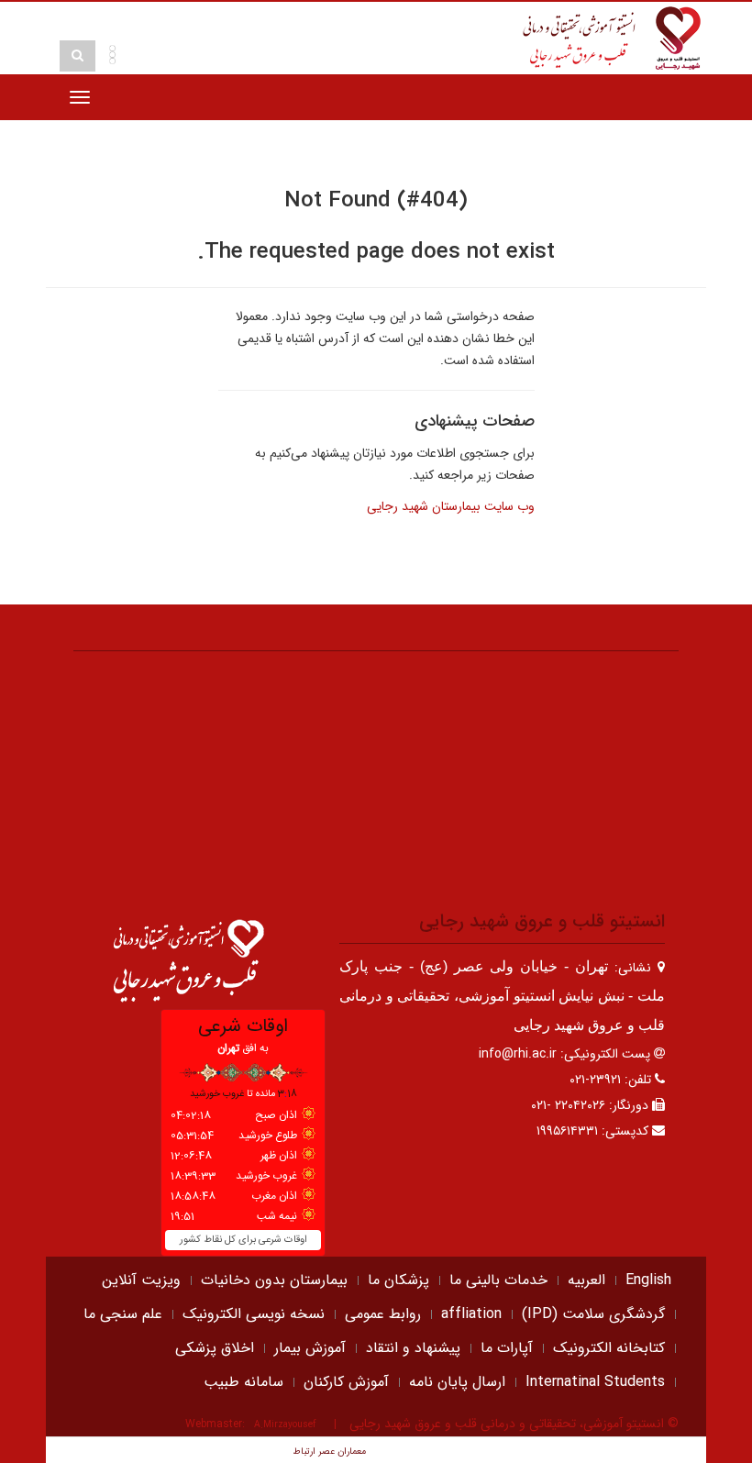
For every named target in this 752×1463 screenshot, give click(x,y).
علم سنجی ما (122, 1313)
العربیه (586, 1280)
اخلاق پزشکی (214, 1347)
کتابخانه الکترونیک (609, 1347)
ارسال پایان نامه (457, 1381)
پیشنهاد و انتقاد (413, 1347)
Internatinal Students (595, 1381)
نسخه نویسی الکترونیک (253, 1313)
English (648, 1280)
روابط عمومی (383, 1313)
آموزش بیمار (310, 1347)
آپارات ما (507, 1347)
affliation (471, 1313)
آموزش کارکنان (346, 1381)
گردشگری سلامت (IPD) (593, 1313)
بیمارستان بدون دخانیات (274, 1280)
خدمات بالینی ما (498, 1280)
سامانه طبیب (243, 1381)
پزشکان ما (398, 1280)
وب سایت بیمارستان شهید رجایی (451, 506)
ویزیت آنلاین (141, 1280)
